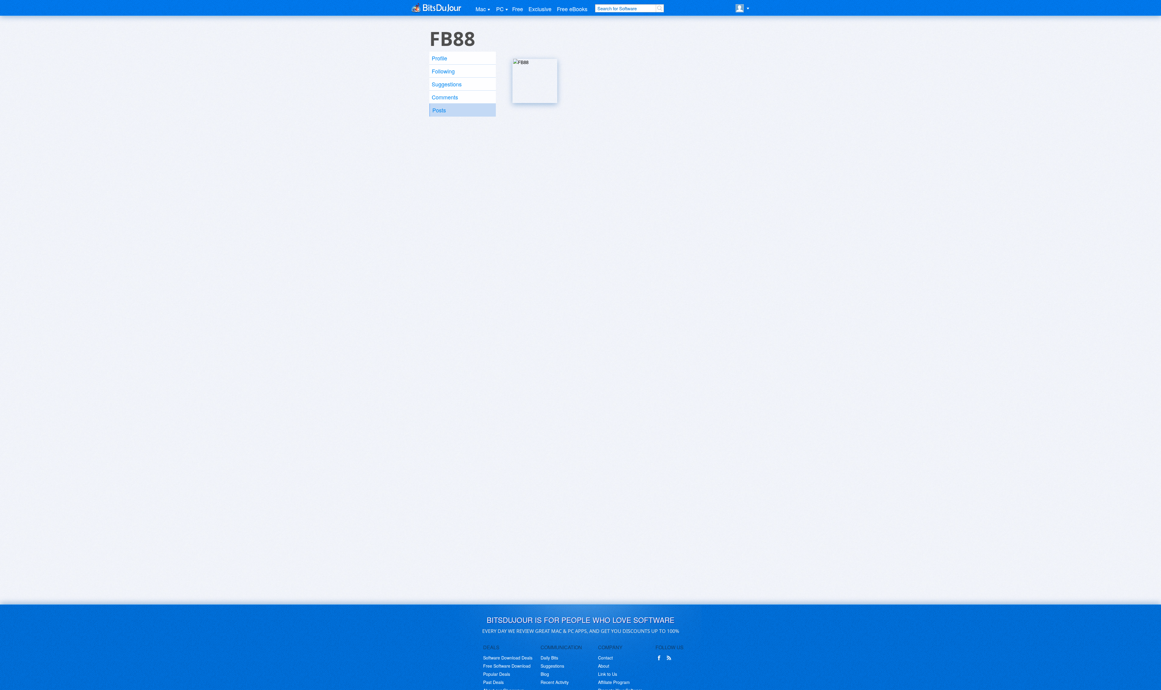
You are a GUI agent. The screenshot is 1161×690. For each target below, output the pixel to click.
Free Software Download (507, 666)
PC (500, 9)
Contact (605, 658)
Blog (545, 674)
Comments (445, 97)
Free (517, 9)
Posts (439, 110)
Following (443, 71)
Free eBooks (572, 9)
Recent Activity (555, 682)
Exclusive (539, 9)
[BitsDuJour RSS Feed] (670, 658)
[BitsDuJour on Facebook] (660, 658)
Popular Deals (496, 674)
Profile (439, 58)
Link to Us (607, 674)
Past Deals (493, 682)
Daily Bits (549, 658)
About (603, 666)
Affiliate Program (614, 682)
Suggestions (447, 84)
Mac (481, 9)
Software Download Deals (507, 658)
